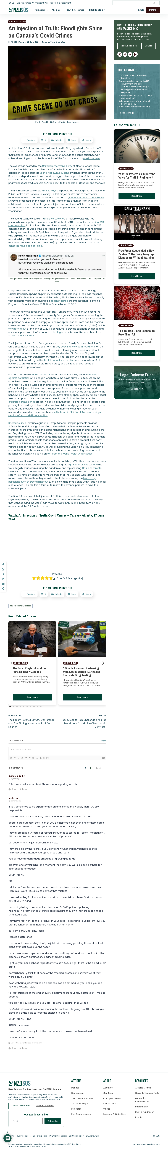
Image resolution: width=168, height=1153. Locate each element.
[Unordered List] (29, 758)
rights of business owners (82, 464)
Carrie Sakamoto (91, 468)
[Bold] (11, 758)
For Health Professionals (142, 1100)
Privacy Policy (27, 1146)
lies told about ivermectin (58, 360)
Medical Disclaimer (45, 1105)
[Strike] (22, 758)
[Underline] (18, 758)
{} (44, 758)
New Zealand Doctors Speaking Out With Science (34, 1089)
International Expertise (20, 606)
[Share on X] (3, 569)
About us (56, 9)
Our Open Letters (112, 1098)
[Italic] (15, 758)
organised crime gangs (21, 401)
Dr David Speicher (54, 218)
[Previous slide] (11, 663)
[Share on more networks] (3, 588)
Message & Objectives (114, 1114)
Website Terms (40, 1146)
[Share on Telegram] (3, 574)
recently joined (59, 300)
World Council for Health (22, 335)
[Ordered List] (26, 758)
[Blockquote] (33, 758)
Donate (75, 1087)
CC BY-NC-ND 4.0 (73, 1144)
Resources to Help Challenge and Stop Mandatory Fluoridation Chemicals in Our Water (84, 721)
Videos (106, 1108)
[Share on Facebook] (3, 564)
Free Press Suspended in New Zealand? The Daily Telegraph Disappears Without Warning (136, 254)
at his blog (55, 332)
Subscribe (53, 1121)
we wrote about (17, 328)
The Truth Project (80, 1103)
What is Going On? (17, 22)
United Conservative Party (57, 166)
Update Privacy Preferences (146, 1144)
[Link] (40, 758)
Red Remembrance (81, 1114)
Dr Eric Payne (50, 190)
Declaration (77, 1093)
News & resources (75, 9)
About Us (108, 1087)
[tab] (10, 706)
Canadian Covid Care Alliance (86, 197)
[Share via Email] (3, 583)
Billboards (76, 1108)
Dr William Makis (41, 374)
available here (91, 158)
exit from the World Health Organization (70, 453)
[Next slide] (103, 663)
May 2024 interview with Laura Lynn (76, 346)
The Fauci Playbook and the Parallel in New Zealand (29, 670)
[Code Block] (37, 758)
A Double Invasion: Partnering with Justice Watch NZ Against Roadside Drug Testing (81, 671)
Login (103, 740)
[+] (47, 758)
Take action (40, 9)
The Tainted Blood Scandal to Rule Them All (136, 332)
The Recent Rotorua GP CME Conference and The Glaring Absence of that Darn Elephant (31, 721)
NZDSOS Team (17, 42)
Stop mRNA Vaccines (82, 1098)
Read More (32, 697)
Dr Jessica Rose (17, 423)
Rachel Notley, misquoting (54, 172)
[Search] (153, 3)
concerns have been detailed (25, 245)
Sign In (141, 9)
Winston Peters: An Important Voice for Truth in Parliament (44, 3)
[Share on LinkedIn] (3, 579)
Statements (109, 1103)
